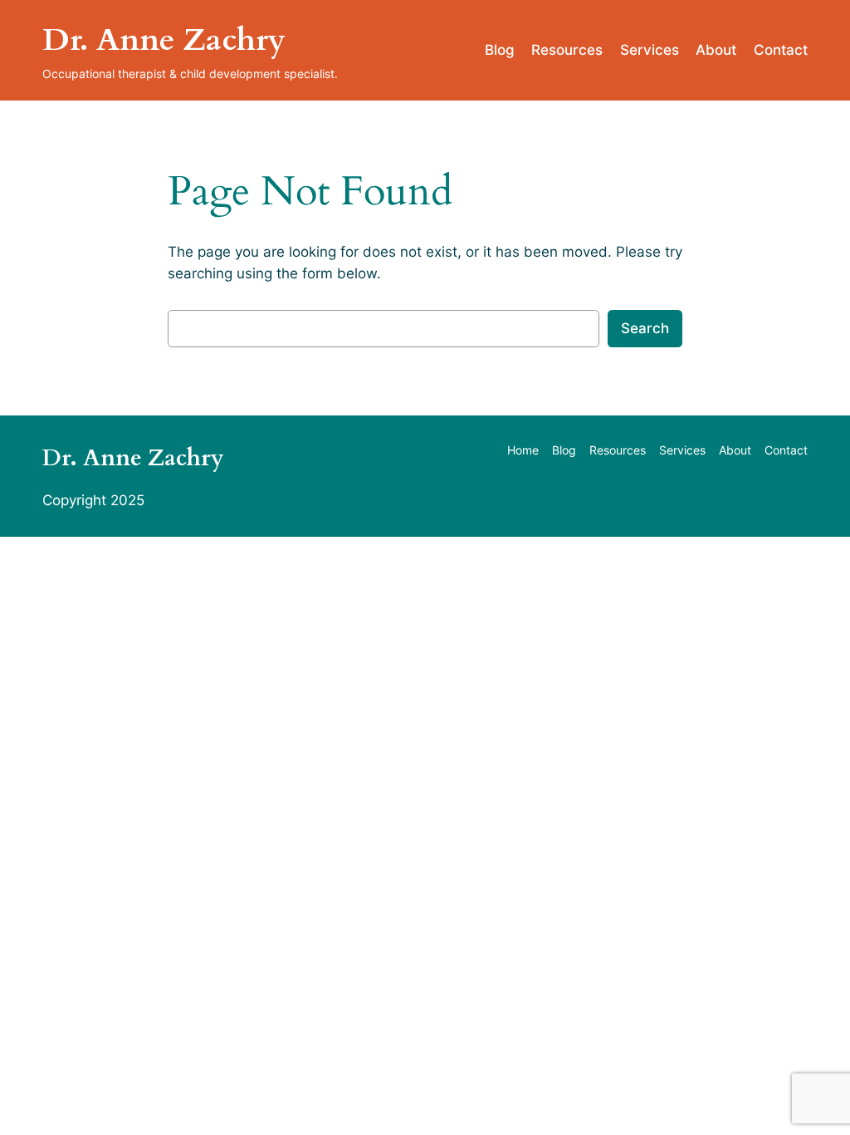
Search (645, 328)
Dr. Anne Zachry (164, 40)
